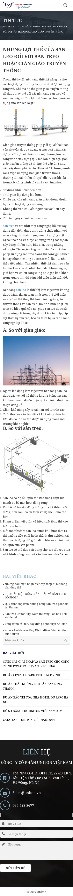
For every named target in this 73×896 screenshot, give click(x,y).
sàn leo (21, 290)
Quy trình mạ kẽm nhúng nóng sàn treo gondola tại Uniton (36, 605)
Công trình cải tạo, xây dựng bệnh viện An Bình (36, 624)
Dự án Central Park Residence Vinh (31, 675)
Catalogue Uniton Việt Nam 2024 (29, 720)
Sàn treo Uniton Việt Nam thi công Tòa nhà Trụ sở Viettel (36, 615)
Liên (31, 752)
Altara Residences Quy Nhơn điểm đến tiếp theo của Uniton (36, 632)
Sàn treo (8, 226)
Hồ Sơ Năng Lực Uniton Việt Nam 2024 (32, 711)
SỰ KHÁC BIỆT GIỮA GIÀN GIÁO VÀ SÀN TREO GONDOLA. (35, 595)
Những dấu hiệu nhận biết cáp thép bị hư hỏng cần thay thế (36, 585)
